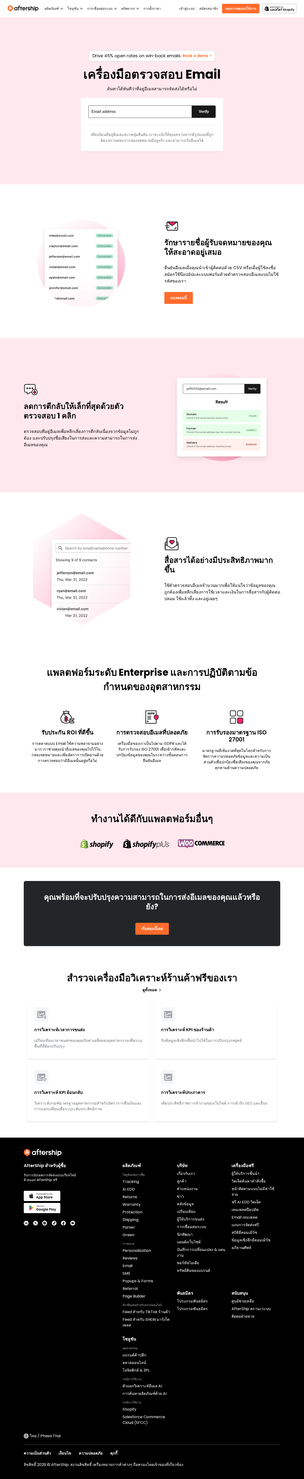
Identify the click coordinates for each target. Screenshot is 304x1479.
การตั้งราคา (152, 8)
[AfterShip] (24, 8)
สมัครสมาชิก (208, 8)
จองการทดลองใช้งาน (240, 8)
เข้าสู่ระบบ (187, 8)
